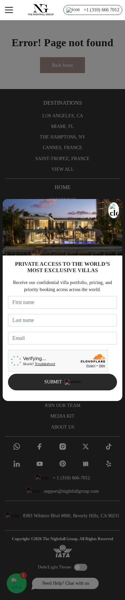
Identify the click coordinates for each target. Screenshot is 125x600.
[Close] (113, 210)
